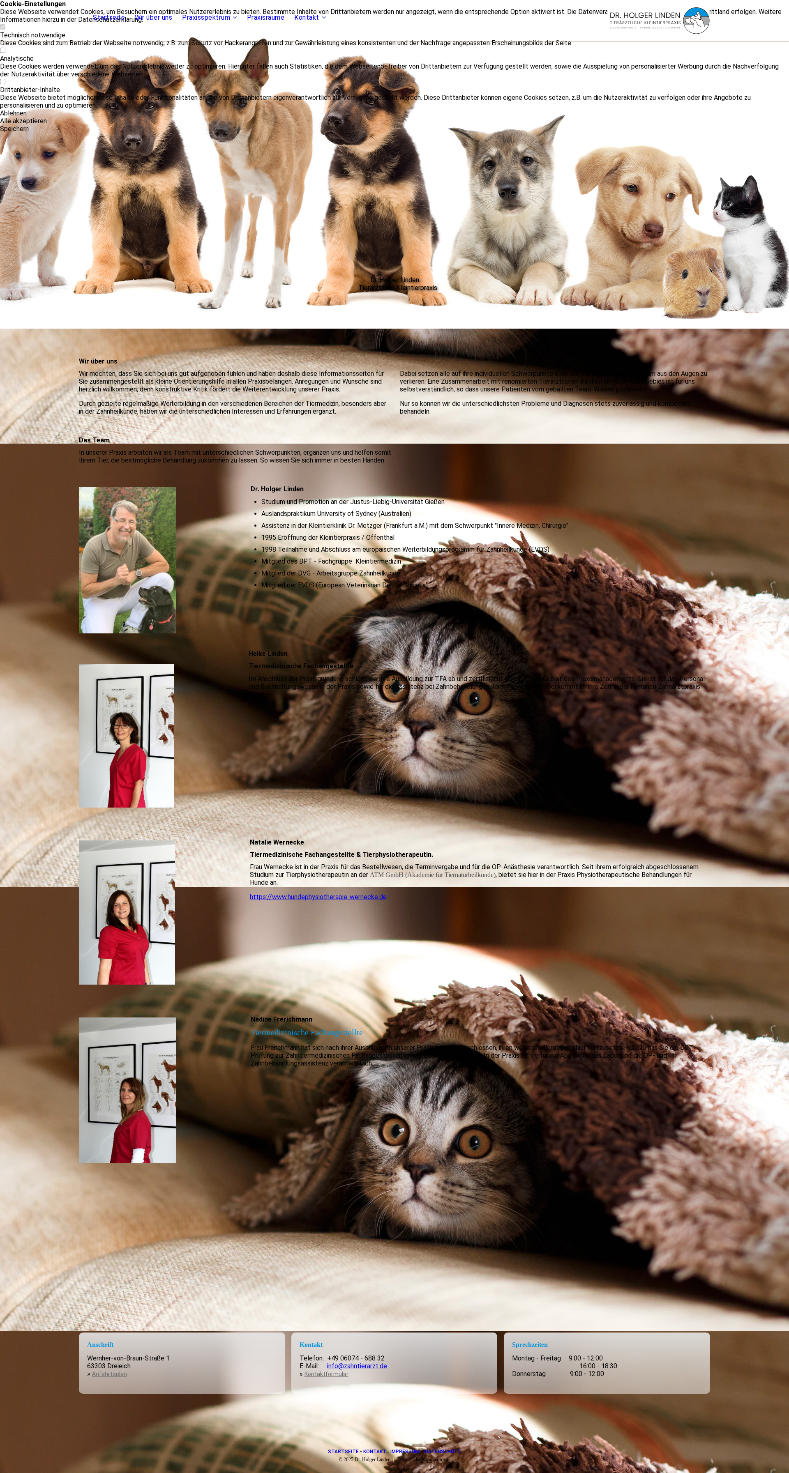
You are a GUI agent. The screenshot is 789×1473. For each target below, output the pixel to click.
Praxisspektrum (206, 17)
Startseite (109, 17)
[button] (394, 113)
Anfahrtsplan (109, 1374)
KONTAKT (374, 1452)
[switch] (2, 51)
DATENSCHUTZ (443, 1452)
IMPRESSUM (404, 1452)
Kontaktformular (326, 1374)
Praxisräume (266, 17)
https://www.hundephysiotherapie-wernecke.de (318, 897)
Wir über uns (153, 17)
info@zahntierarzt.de (357, 1366)
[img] (658, 20)
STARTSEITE (343, 1452)
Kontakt (306, 17)
